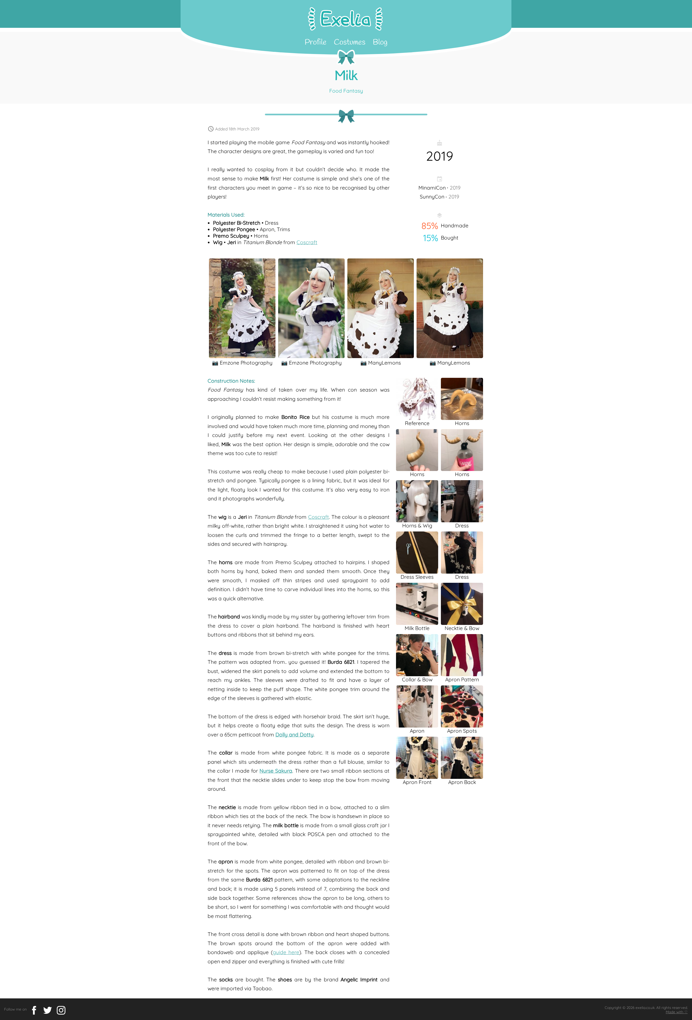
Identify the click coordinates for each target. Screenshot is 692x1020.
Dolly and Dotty (294, 734)
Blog (380, 42)
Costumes (349, 42)
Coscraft (307, 242)
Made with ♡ (677, 1012)
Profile (316, 42)
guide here (286, 952)
